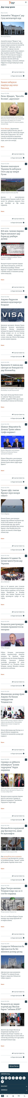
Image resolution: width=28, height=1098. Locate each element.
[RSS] (24, 1077)
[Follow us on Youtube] (9, 1077)
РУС (19, 1096)
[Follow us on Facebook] (6, 1077)
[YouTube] (13, 1096)
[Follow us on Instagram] (13, 1077)
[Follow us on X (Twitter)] (16, 1077)
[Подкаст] (2, 1081)
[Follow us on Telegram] (20, 1077)
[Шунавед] (7, 1096)
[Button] (18, 72)
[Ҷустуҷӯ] (24, 1096)
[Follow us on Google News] (2, 1077)
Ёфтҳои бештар (14, 1066)
